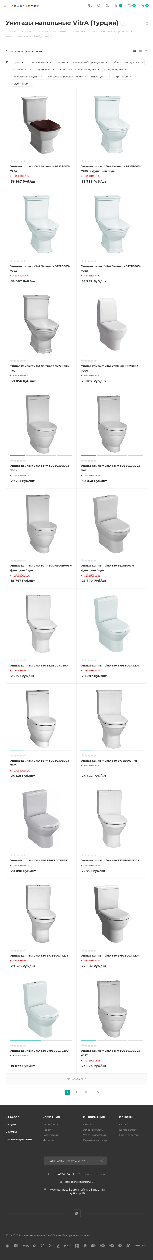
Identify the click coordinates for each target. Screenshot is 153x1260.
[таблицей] (146, 51)
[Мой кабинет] (107, 6)
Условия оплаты (93, 1129)
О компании (50, 1124)
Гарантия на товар (95, 1140)
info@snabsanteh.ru (79, 1181)
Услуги (11, 1131)
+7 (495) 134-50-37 (66, 1174)
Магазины (49, 1140)
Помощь (88, 1124)
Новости (48, 1129)
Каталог (12, 1117)
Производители (19, 1139)
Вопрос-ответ (127, 1129)
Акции (11, 1124)
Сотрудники (50, 1134)
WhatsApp (77, 1213)
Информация (94, 1117)
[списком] (140, 51)
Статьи (123, 1124)
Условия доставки (94, 1134)
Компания (51, 1117)
